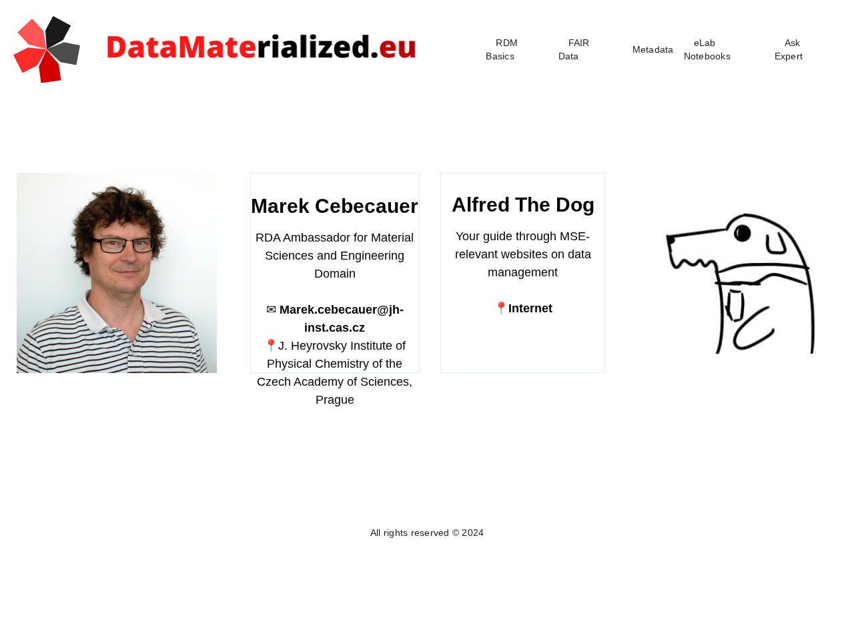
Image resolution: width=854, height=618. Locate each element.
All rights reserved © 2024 (427, 532)
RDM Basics (502, 49)
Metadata (653, 49)
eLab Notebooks (707, 49)
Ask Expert (789, 49)
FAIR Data (574, 49)
